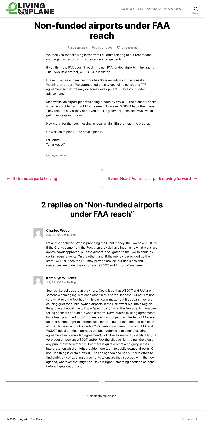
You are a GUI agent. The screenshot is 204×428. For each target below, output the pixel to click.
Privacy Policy (172, 8)
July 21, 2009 (104, 47)
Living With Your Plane (29, 419)
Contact (152, 8)
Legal (54, 155)
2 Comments (129, 47)
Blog (140, 8)
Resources (127, 8)
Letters (63, 155)
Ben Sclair (81, 47)
